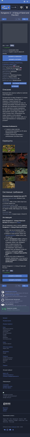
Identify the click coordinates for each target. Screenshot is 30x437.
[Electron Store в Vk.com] (5, 430)
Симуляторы (18, 62)
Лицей (4, 353)
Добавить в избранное (15, 56)
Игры (14, 64)
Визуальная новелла (8, 328)
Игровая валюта (7, 320)
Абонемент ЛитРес (7, 359)
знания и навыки (7, 343)
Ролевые (11, 62)
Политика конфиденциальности (11, 376)
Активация (15, 86)
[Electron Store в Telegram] (13, 430)
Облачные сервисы (8, 347)
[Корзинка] (26, 7)
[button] (15, 33)
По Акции (5, 7)
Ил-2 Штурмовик (7, 333)
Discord (5, 410)
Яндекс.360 (6, 348)
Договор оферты (7, 387)
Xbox (4, 362)
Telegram (5, 409)
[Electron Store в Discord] (10, 430)
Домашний (5, 331)
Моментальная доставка (12, 294)
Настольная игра (7, 339)
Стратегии (6, 64)
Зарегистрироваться (8, 374)
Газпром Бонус (6, 330)
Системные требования (19, 83)
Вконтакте (5, 408)
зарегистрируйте (10, 235)
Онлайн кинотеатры (8, 357)
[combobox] (12, 7)
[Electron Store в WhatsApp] (7, 430)
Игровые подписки (7, 324)
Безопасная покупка (11, 291)
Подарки (5, 365)
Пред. (19, 19)
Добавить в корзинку (15, 59)
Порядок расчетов (7, 386)
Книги (4, 342)
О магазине (6, 384)
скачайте (12, 232)
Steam (11, 64)
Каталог (5, 318)
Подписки (5, 356)
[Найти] (15, 7)
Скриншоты (7, 83)
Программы (6, 351)
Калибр (5, 334)
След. (24, 19)
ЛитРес (4, 336)
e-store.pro (13, 426)
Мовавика (5, 337)
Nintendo (5, 360)
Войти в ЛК (5, 373)
